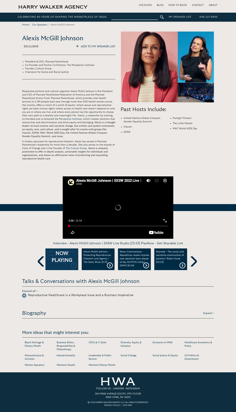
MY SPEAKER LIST (180, 17)
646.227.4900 (209, 17)
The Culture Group (76, 148)
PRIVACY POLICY (112, 405)
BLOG (160, 5)
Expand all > (30, 291)
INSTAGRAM (133, 388)
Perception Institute (70, 119)
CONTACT (198, 5)
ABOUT (213, 5)
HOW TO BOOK (177, 5)
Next (192, 267)
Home (25, 25)
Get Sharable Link (170, 243)
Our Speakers (39, 25)
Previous (43, 267)
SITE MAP (127, 405)
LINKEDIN (118, 388)
